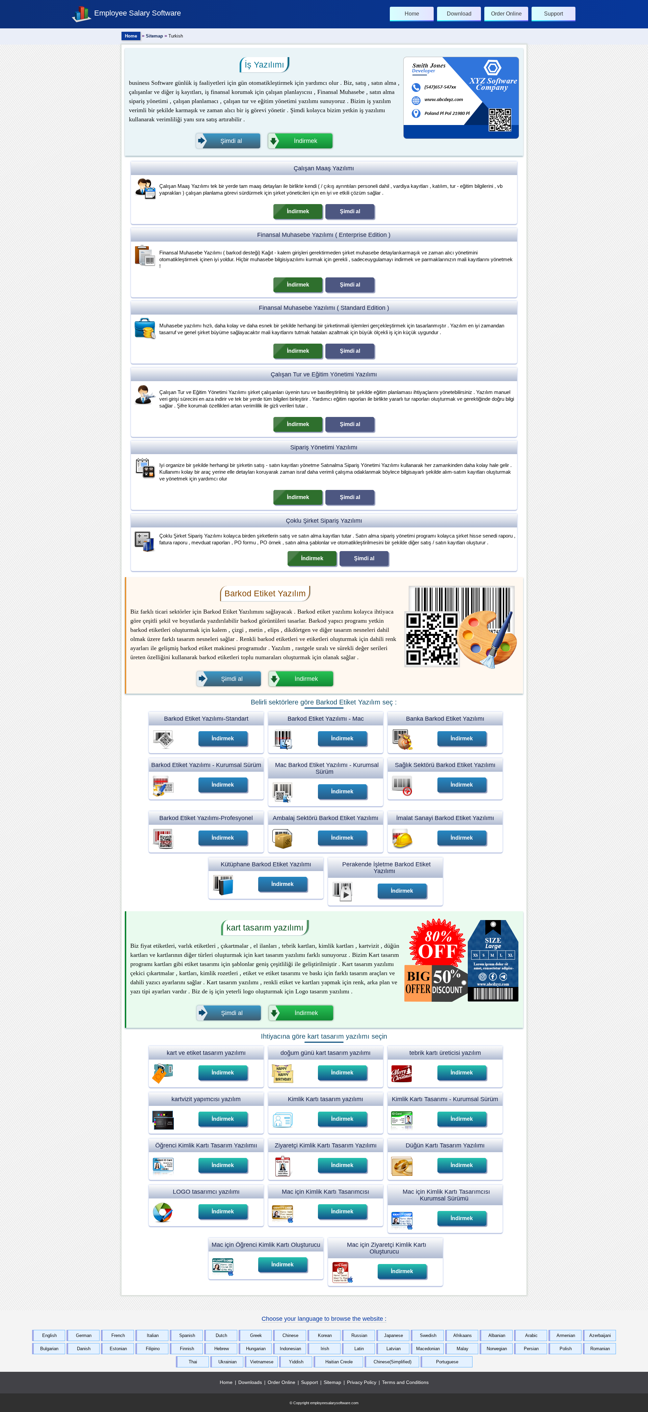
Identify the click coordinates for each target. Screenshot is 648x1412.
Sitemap (154, 36)
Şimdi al (350, 211)
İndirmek (298, 211)
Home (131, 36)
